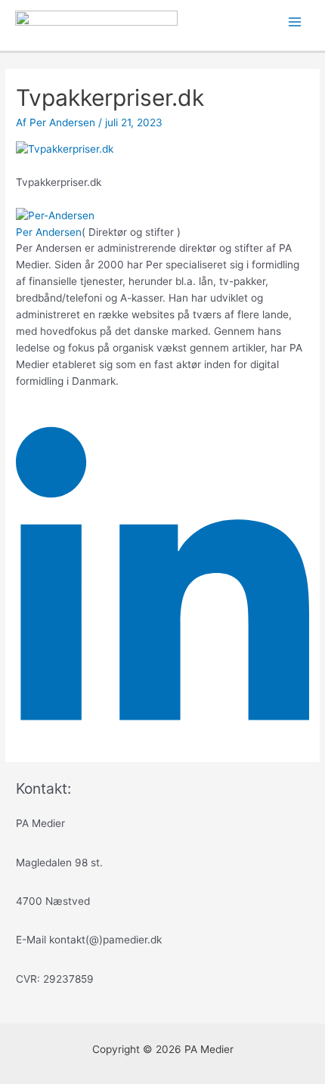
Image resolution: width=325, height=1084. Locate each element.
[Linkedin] (162, 738)
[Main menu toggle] (295, 22)
